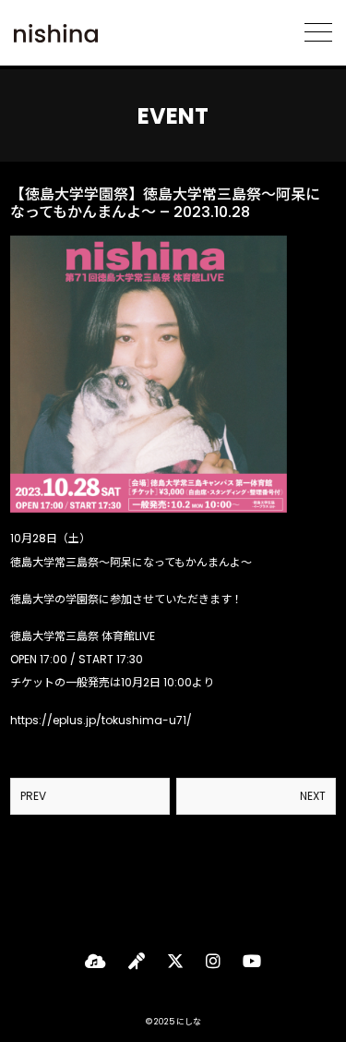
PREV (33, 796)
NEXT (313, 796)
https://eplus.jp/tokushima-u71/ (101, 720)
